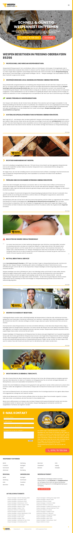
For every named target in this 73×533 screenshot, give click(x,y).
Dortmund (6, 468)
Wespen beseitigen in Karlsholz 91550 (16, 511)
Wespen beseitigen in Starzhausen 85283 (17, 501)
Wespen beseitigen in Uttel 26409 (44, 516)
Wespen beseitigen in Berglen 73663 (16, 518)
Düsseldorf (41, 465)
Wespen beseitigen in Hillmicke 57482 (16, 506)
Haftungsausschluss (41, 529)
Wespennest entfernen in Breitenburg (16, 509)
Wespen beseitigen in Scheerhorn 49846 (45, 503)
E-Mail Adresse (8, 421)
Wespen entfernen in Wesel (42, 521)
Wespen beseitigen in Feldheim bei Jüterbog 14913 (48, 506)
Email (50, 37)
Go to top (67, 132)
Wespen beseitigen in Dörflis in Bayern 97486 (18, 504)
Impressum (17, 529)
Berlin (4, 463)
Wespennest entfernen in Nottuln (44, 509)
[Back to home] (10, 5)
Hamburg (23, 463)
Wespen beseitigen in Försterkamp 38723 (17, 521)
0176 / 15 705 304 (30, 37)
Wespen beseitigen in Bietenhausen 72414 (17, 503)
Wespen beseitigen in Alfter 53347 (44, 518)
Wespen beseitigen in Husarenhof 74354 (17, 499)
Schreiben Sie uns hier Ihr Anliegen (13, 430)
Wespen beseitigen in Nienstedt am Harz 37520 (19, 520)
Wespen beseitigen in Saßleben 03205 (45, 511)
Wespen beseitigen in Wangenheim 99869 (46, 515)
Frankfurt (5, 465)
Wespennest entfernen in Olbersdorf (44, 513)
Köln (56, 463)
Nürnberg (23, 470)
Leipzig (57, 465)
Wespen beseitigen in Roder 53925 (16, 516)
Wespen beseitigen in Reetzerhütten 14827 (46, 520)
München (40, 463)
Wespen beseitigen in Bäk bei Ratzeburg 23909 (19, 497)
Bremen (40, 468)
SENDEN (30, 440)
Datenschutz (28, 529)
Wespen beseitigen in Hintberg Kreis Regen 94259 (48, 497)
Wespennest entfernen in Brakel (43, 501)
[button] (68, 5)
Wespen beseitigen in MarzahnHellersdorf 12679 (47, 508)
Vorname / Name (8, 417)
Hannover (5, 470)
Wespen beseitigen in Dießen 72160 (16, 508)
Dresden (57, 468)
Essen (21, 468)
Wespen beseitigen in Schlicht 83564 (16, 515)
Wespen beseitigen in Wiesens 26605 (45, 499)
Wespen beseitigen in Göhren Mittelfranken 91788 (19, 513)
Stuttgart (22, 465)
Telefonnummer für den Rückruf (13, 426)
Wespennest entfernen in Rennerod (44, 504)
